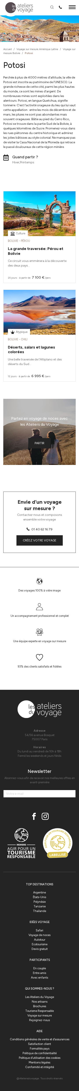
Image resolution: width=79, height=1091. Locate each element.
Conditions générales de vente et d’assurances (39, 1039)
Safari (39, 930)
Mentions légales (39, 1062)
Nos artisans (39, 1001)
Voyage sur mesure (39, 1015)
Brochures (39, 1006)
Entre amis (39, 973)
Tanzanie (40, 906)
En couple (39, 968)
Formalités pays (39, 1048)
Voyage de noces (39, 935)
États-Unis (39, 897)
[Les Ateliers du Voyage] (16, 8)
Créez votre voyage (39, 540)
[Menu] (72, 8)
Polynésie (40, 901)
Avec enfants (39, 977)
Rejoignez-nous (39, 1020)
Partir (39, 443)
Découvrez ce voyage (40, 225)
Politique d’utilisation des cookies (39, 1057)
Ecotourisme (39, 944)
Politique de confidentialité (40, 1053)
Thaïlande (39, 911)
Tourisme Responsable (39, 1011)
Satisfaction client (39, 1044)
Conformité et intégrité (39, 1067)
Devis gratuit (40, 949)
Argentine (39, 892)
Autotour (39, 939)
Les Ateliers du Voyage (39, 997)
